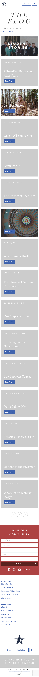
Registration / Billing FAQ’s (10, 591)
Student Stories (6, 618)
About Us (4, 607)
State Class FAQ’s (7, 587)
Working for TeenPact (8, 621)
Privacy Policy (12, 671)
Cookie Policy (18, 671)
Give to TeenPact (7, 611)
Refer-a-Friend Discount (9, 594)
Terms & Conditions (26, 671)
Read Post (8, 81)
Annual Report (6, 614)
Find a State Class (7, 584)
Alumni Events (6, 598)
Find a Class (22, 650)
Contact (9, 650)
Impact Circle (5, 625)
